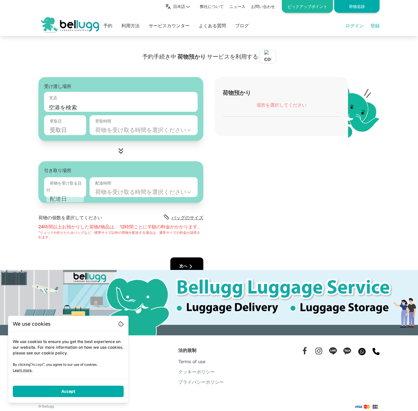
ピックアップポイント (307, 6)
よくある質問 (212, 25)
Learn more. (22, 370)
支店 (53, 97)
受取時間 (103, 121)
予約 (107, 25)
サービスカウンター (169, 25)
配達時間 (103, 183)
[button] (357, 6)
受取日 (56, 121)
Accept (68, 391)
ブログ (242, 25)
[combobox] (178, 6)
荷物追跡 (357, 6)
